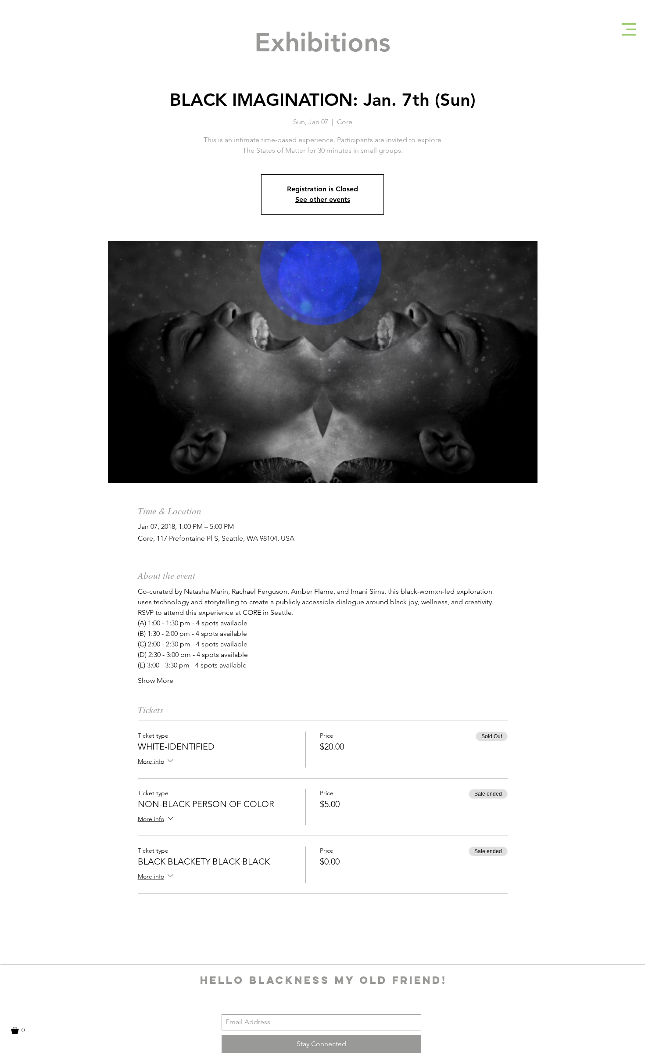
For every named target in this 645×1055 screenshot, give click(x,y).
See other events (322, 199)
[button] (629, 29)
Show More (155, 680)
